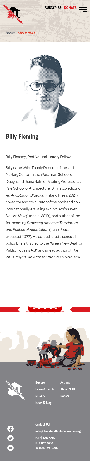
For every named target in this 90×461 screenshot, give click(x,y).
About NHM (26, 33)
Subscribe (53, 8)
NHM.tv (40, 396)
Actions (65, 382)
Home (10, 33)
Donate (70, 8)
